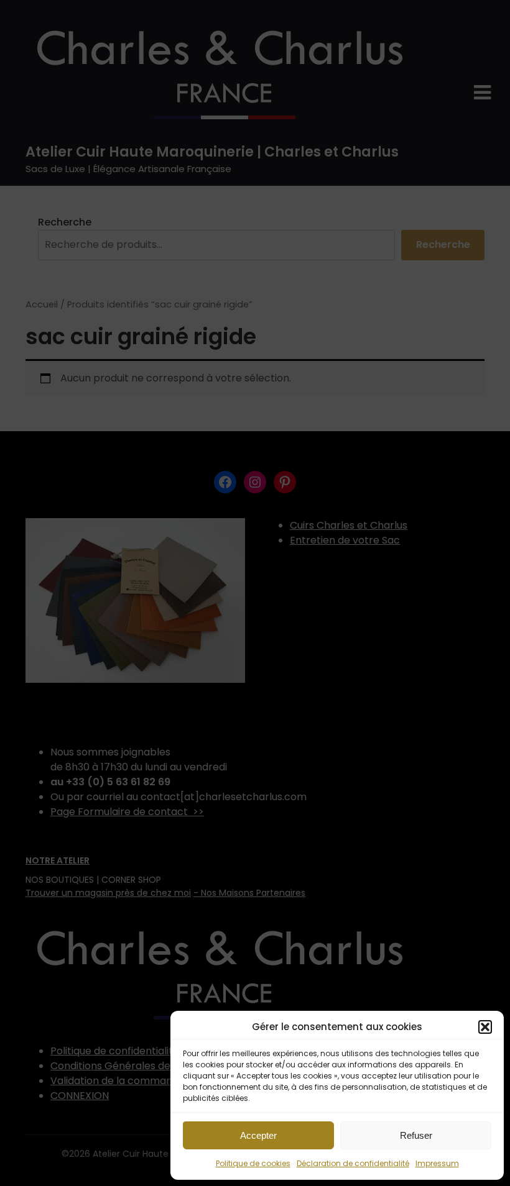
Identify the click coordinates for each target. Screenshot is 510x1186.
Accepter (258, 1135)
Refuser (416, 1135)
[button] (485, 1027)
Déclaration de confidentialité (353, 1163)
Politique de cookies (253, 1163)
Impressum (437, 1163)
